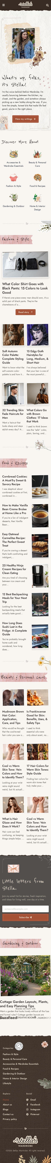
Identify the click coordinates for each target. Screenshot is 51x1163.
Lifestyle (7, 1083)
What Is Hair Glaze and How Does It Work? (12, 823)
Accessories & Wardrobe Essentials (21, 1064)
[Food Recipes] (40, 487)
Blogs (5, 1109)
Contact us (8, 1114)
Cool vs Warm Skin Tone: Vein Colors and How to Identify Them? (13, 771)
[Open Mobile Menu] (3, 5)
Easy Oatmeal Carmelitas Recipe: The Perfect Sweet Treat (14, 540)
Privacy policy (10, 1119)
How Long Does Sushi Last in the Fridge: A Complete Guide (14, 629)
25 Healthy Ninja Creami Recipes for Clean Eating (14, 569)
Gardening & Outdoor (20, 943)
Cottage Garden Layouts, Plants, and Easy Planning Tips (24, 1003)
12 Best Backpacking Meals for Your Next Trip (15, 598)
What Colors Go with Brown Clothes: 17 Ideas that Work (37, 416)
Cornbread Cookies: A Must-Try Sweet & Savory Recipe (14, 480)
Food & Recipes (15, 463)
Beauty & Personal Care (23, 677)
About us (7, 1104)
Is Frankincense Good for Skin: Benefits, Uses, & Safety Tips (37, 717)
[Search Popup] (47, 5)
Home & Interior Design (15, 1078)
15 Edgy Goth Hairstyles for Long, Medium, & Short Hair (37, 357)
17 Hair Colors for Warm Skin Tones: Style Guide (38, 770)
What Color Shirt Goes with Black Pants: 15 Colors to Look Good (25, 288)
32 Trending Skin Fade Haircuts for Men (13, 414)
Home (6, 1099)
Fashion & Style (15, 239)
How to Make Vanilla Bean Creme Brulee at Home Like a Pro (15, 509)
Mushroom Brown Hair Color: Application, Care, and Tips (13, 717)
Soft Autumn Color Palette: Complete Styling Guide (13, 357)
